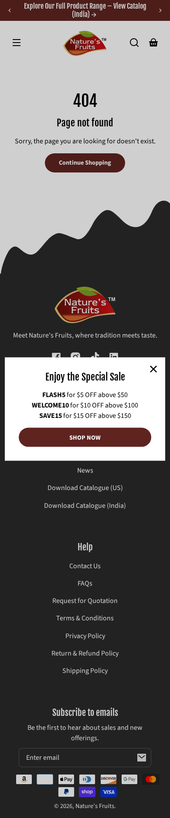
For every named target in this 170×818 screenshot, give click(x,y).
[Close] (153, 368)
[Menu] (16, 42)
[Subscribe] (141, 757)
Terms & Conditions (85, 618)
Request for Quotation (85, 601)
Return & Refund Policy (85, 653)
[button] (134, 42)
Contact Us (85, 566)
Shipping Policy (85, 671)
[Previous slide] (9, 10)
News (85, 470)
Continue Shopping (85, 162)
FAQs (85, 583)
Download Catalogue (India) (85, 505)
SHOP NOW (85, 437)
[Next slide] (160, 10)
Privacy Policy (85, 636)
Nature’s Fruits (94, 806)
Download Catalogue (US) (85, 488)
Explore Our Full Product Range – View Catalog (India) (85, 10)
